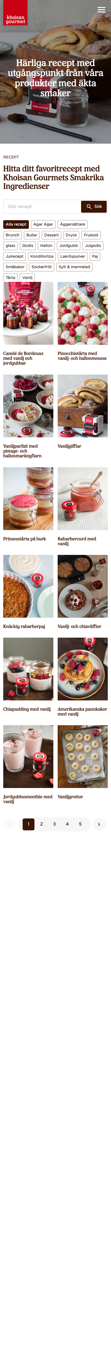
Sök (98, 207)
